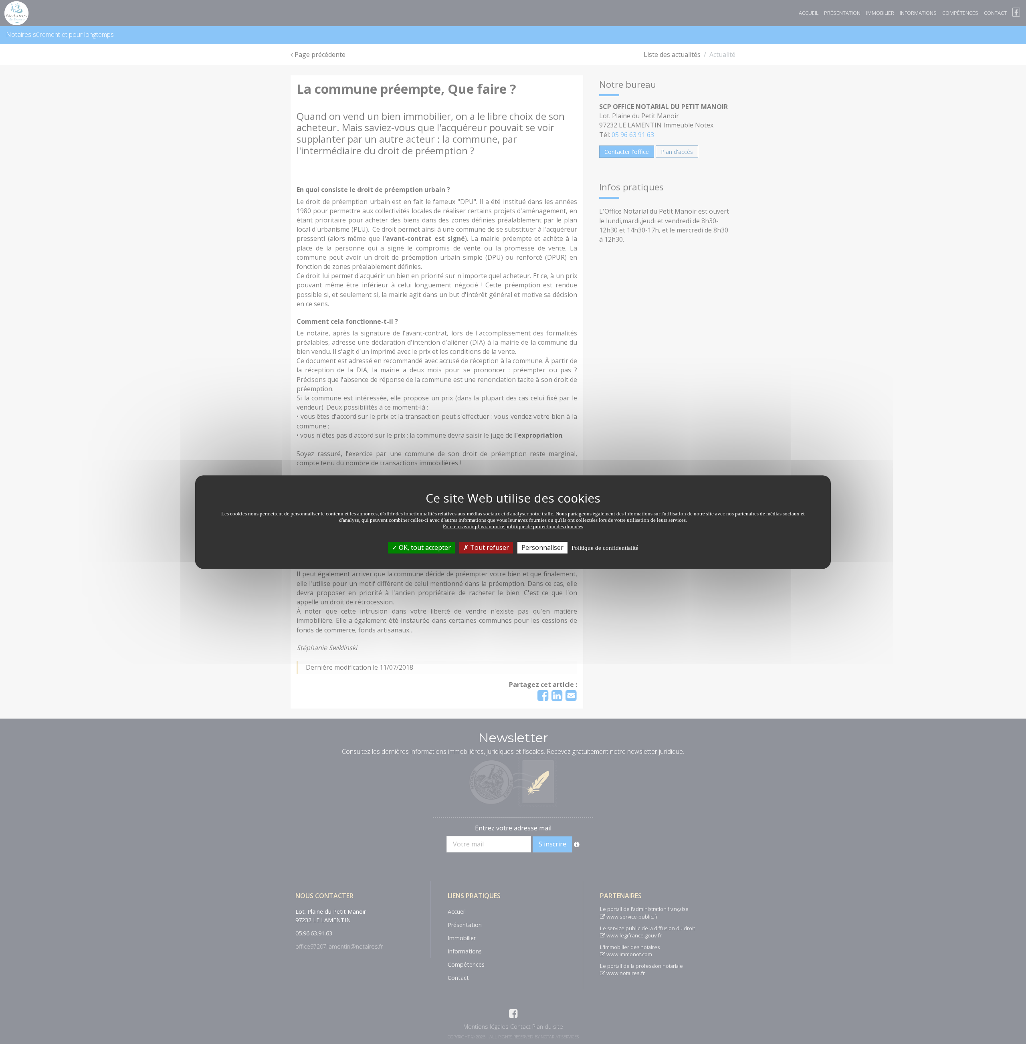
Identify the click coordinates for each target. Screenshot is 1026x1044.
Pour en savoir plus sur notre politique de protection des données (513, 526)
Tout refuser (489, 547)
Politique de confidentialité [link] (605, 548)
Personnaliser (542, 547)
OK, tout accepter (424, 547)
